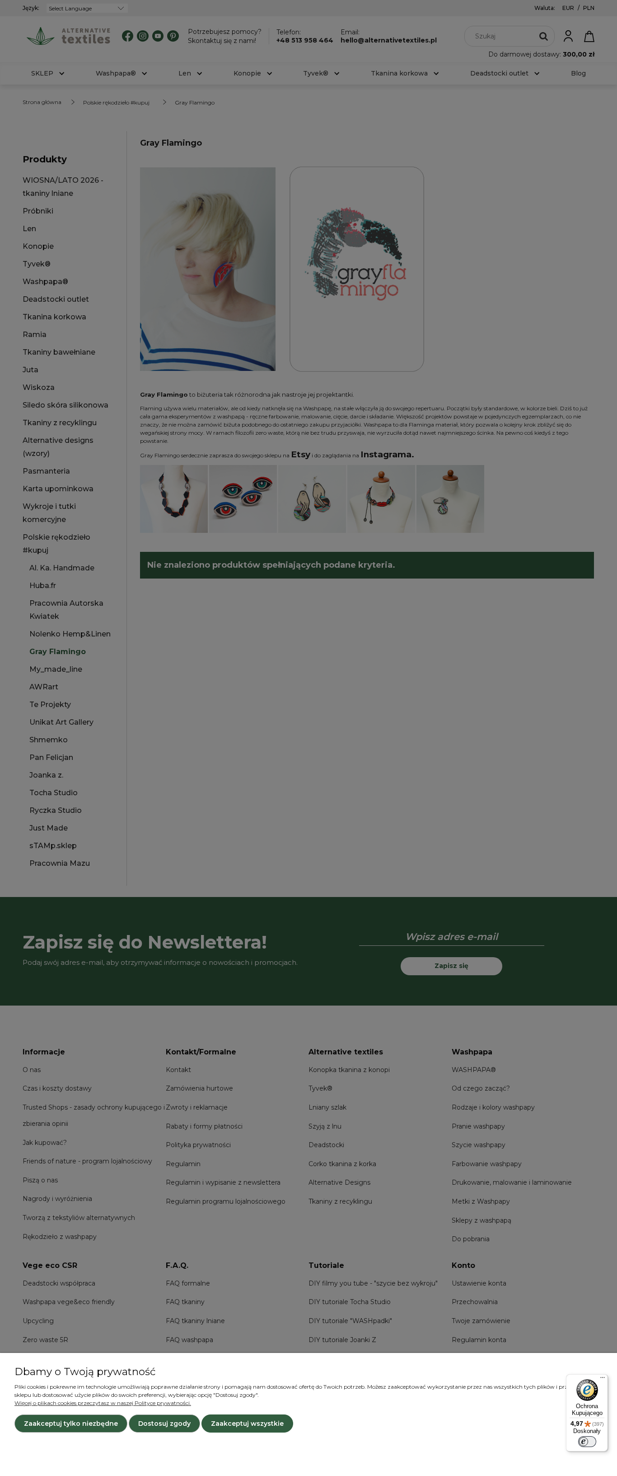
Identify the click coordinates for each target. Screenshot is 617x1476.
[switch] (587, 1441)
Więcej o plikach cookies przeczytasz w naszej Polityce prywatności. (102, 1403)
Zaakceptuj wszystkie (247, 1423)
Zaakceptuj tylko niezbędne (71, 1423)
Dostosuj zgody (164, 1423)
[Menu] (602, 1379)
